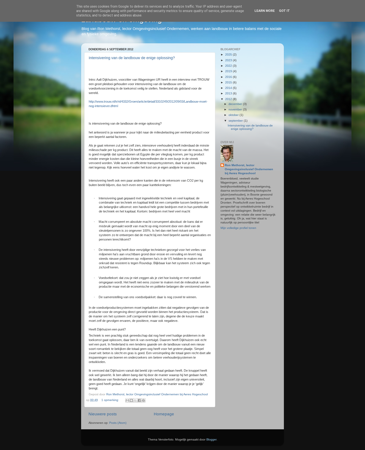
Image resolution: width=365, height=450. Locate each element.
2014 (229, 88)
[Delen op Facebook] (139, 400)
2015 (229, 82)
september (236, 120)
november (236, 109)
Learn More (265, 11)
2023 (229, 60)
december (236, 104)
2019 (229, 71)
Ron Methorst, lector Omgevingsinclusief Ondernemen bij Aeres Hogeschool (249, 169)
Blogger (211, 439)
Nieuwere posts (103, 414)
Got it (284, 11)
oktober (234, 115)
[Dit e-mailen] (127, 400)
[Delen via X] (135, 400)
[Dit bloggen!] (131, 400)
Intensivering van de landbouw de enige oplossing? (132, 58)
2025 (229, 54)
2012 (229, 99)
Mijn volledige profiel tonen (238, 228)
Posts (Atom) (118, 422)
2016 (229, 77)
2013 (229, 93)
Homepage (164, 414)
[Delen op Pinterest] (143, 400)
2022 (229, 65)
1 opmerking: (110, 400)
